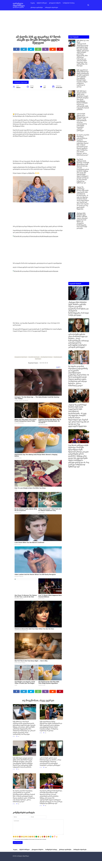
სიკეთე (15, 849)
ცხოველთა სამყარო (37, 849)
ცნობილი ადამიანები (37, 7)
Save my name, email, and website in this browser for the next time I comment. (30, 839)
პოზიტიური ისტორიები (51, 7)
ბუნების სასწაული (24, 849)
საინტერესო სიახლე (47, 357)
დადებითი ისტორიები (21, 357)
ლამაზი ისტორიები (34, 357)
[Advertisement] (51, 24)
